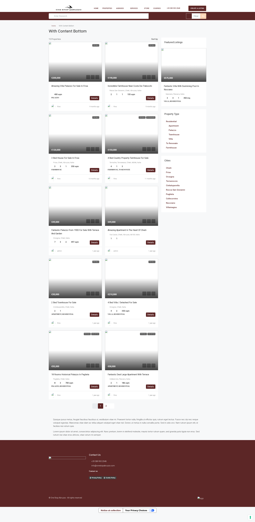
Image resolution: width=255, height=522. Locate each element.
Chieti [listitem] (168, 168)
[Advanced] (189, 16)
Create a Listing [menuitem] (197, 8)
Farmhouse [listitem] (171, 148)
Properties (107, 8)
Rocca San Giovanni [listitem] (175, 190)
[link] (75, 62)
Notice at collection (111, 510)
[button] (201, 30)
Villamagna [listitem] (171, 207)
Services (134, 8)
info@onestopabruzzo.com (103, 466)
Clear (196, 16)
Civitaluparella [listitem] (173, 185)
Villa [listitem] (171, 139)
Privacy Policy (96, 478)
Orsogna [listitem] (170, 177)
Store (146, 8)
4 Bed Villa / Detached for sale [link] (122, 302)
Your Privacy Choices (136, 510)
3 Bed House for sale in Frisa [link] (65, 158)
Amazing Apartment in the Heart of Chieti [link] (127, 230)
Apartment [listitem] (174, 126)
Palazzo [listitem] (172, 130)
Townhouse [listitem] (174, 134)
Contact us (93, 471)
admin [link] (59, 251)
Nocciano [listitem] (170, 203)
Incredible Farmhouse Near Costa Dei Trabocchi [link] (130, 86)
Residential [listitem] (171, 121)
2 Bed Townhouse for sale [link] (63, 302)
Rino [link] (58, 107)
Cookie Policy (110, 478)
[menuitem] (172, 8)
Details (94, 98)
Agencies (120, 8)
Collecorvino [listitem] (172, 198)
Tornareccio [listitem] (172, 181)
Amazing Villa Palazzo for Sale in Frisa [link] (69, 86)
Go (203, 16)
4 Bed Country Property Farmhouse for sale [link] (128, 158)
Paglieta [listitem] (170, 194)
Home (96, 8)
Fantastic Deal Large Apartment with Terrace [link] (128, 374)
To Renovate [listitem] (172, 143)
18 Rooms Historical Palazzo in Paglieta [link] (70, 374)
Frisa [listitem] (168, 172)
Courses (157, 8)
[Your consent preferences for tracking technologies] (250, 517)
